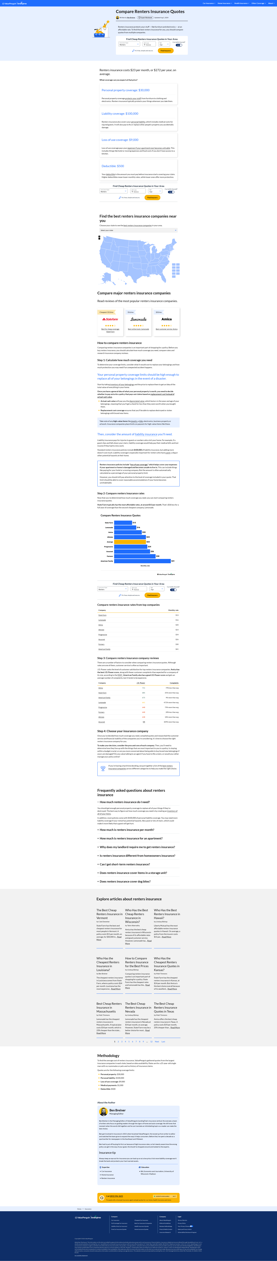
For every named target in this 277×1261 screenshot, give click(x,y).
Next (157, 1041)
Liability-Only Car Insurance (119, 1226)
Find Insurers (166, 51)
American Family (104, 649)
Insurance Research (165, 1232)
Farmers (101, 644)
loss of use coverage (138, 464)
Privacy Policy (182, 1223)
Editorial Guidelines (165, 1223)
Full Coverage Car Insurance (119, 1223)
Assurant (101, 639)
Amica (100, 625)
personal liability (138, 122)
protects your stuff (133, 98)
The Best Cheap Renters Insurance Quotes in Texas (165, 1007)
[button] (131, 17)
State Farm (102, 615)
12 (151, 1041)
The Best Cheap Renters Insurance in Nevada (138, 1007)
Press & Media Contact (165, 1229)
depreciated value (136, 401)
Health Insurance (241, 3)
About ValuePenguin (165, 1220)
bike (141, 421)
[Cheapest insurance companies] (138, 544)
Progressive (102, 635)
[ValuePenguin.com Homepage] (14, 4)
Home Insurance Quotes (141, 1229)
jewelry (134, 421)
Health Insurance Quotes (141, 1226)
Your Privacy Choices (184, 1226)
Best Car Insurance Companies (143, 1223)
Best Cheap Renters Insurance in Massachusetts (109, 1007)
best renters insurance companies (138, 225)
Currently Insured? (179, 42)
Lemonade (102, 620)
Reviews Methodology (165, 1226)
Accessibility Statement (81, 1255)
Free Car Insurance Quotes (118, 1229)
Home (79, 1209)
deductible (110, 174)
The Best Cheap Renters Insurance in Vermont (110, 914)
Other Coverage (258, 3)
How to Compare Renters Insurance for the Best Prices (137, 962)
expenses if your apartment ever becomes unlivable (148, 148)
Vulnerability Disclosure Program (187, 1232)
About (270, 3)
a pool (167, 452)
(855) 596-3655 (116, 1196)
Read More (166, 937)
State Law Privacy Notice (185, 1229)
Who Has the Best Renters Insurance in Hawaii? (167, 914)
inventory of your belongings (122, 384)
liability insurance (146, 434)
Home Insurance (224, 3)
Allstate (101, 630)
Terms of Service (182, 1220)
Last (163, 1041)
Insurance (88, 1209)
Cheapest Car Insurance (141, 1220)
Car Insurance (208, 3)
